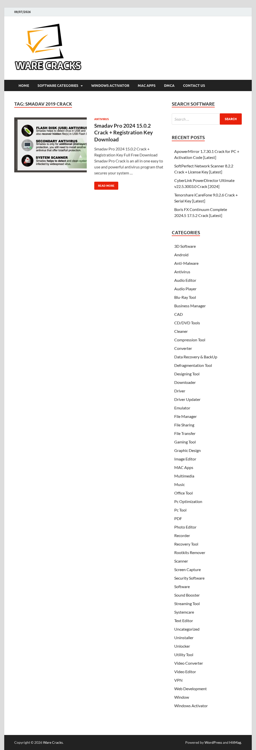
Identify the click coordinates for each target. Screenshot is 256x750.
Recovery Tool (186, 544)
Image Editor (185, 458)
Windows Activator (110, 86)
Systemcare (184, 612)
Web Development (190, 688)
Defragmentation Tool (193, 365)
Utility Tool (183, 654)
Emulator (182, 407)
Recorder (182, 535)
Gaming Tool (185, 441)
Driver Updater (187, 399)
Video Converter (188, 663)
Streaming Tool (187, 603)
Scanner (181, 561)
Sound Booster (187, 595)
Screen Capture (187, 569)
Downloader (185, 382)
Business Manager (190, 305)
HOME (23, 86)
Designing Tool (187, 373)
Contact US (194, 86)
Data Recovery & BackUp (195, 356)
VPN (178, 680)
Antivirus (101, 119)
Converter (183, 348)
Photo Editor (185, 527)
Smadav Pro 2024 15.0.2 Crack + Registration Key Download (123, 132)
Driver (179, 390)
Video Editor (185, 671)
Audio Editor (185, 280)
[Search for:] (207, 119)
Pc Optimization (188, 501)
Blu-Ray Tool (185, 297)
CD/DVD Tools (187, 322)
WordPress (213, 742)
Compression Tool (189, 339)
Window (181, 697)
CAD (178, 314)
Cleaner (181, 331)
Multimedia (184, 475)
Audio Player (185, 288)
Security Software (189, 578)
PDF (178, 518)
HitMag (235, 742)
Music (179, 484)
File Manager (185, 416)
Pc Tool (180, 510)
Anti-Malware (186, 263)
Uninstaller (184, 637)
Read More (104, 184)
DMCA (169, 86)
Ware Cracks (53, 742)
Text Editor (183, 620)
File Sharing (184, 424)
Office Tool (183, 492)
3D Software (185, 246)
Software (182, 586)
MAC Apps (147, 86)
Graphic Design (187, 450)
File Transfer (185, 433)
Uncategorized (187, 629)
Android (181, 254)
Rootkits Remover (189, 552)
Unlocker (182, 646)
